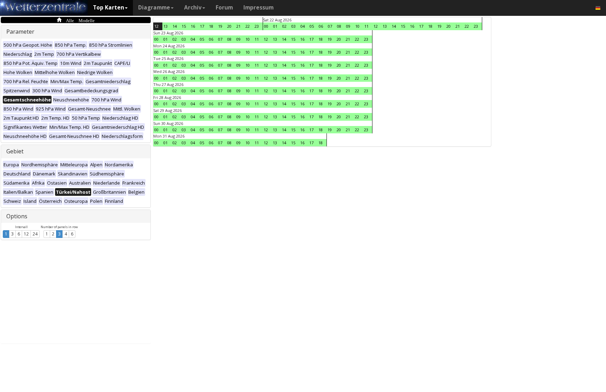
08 (339, 26)
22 (247, 26)
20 (229, 26)
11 (366, 26)
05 (312, 26)
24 (35, 234)
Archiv (193, 7)
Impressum (258, 7)
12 (26, 234)
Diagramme (154, 7)
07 (330, 26)
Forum (224, 7)
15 (184, 26)
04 (303, 26)
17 (202, 26)
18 (211, 26)
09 (348, 26)
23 (257, 26)
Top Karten (108, 7)
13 (165, 26)
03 (293, 26)
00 (266, 26)
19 (220, 26)
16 (193, 26)
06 (321, 26)
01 (275, 26)
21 (238, 26)
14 (175, 26)
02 (284, 26)
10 (357, 26)
